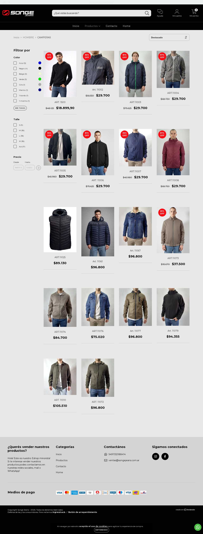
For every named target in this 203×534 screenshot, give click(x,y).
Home (127, 26)
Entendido (101, 530)
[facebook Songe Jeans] (9, 2)
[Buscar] (147, 13)
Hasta (27, 162)
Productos (91, 26)
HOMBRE (28, 37)
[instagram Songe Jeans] (4, 2)
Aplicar (38, 167)
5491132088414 (117, 454)
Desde (16, 162)
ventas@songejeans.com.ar (124, 460)
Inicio (75, 26)
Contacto (111, 26)
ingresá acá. (58, 512)
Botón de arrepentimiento (82, 512)
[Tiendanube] (185, 510)
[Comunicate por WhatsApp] (197, 527)
